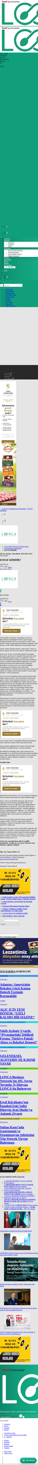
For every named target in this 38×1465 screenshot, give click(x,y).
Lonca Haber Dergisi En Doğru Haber (16, 546)
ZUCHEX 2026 (10, 295)
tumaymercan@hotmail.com (9, 859)
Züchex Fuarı (9, 293)
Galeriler (7, 374)
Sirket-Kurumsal (13, 252)
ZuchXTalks (9, 291)
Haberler (7, 240)
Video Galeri (8, 1453)
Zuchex (8, 300)
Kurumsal (7, 248)
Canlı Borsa (8, 378)
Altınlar (6, 1440)
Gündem (11, 244)
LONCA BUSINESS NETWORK (15, 1435)
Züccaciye (8, 304)
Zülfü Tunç (9, 289)
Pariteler (6, 1448)
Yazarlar (6, 1428)
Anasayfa (5, 509)
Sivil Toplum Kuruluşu (15, 250)
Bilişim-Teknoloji (13, 256)
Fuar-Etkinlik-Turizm (15, 254)
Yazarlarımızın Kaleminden (17, 509)
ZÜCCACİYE (10, 306)
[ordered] (13, 924)
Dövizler (7, 1442)
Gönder (3, 924)
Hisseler (6, 1444)
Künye (6, 1426)
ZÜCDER (8, 302)
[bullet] (15, 924)
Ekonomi (11, 243)
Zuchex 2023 (9, 297)
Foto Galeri (7, 1451)
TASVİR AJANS (9, 1433)
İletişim (6, 1430)
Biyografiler (8, 265)
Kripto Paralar (8, 1446)
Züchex (8, 299)
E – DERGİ (10, 267)
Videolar (7, 376)
